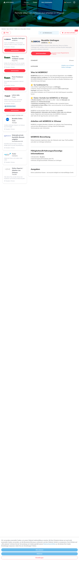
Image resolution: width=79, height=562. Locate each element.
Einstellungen (39, 557)
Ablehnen (39, 553)
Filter (7, 32)
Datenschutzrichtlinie (49, 544)
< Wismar (5, 21)
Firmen (35, 2)
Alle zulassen (39, 550)
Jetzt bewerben (15, 50)
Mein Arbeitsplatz (47, 2)
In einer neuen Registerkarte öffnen (61, 53)
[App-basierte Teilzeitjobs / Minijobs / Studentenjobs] (8, 2)
